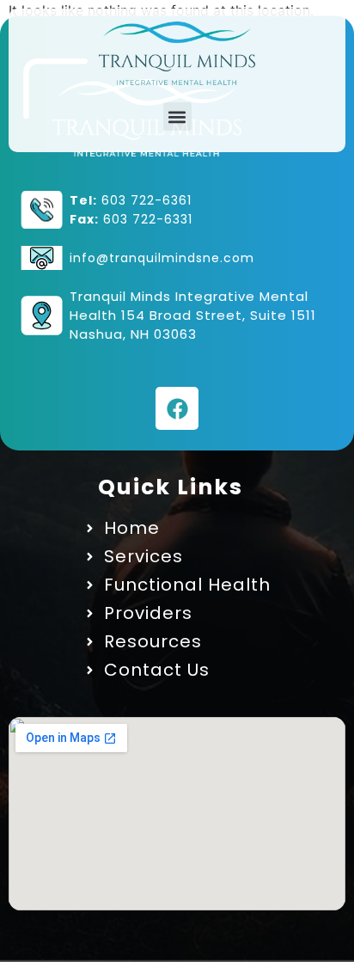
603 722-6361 (146, 200)
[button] (177, 116)
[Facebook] (177, 408)
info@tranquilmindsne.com (162, 258)
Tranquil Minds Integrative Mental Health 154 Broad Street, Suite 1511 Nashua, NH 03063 (193, 315)
